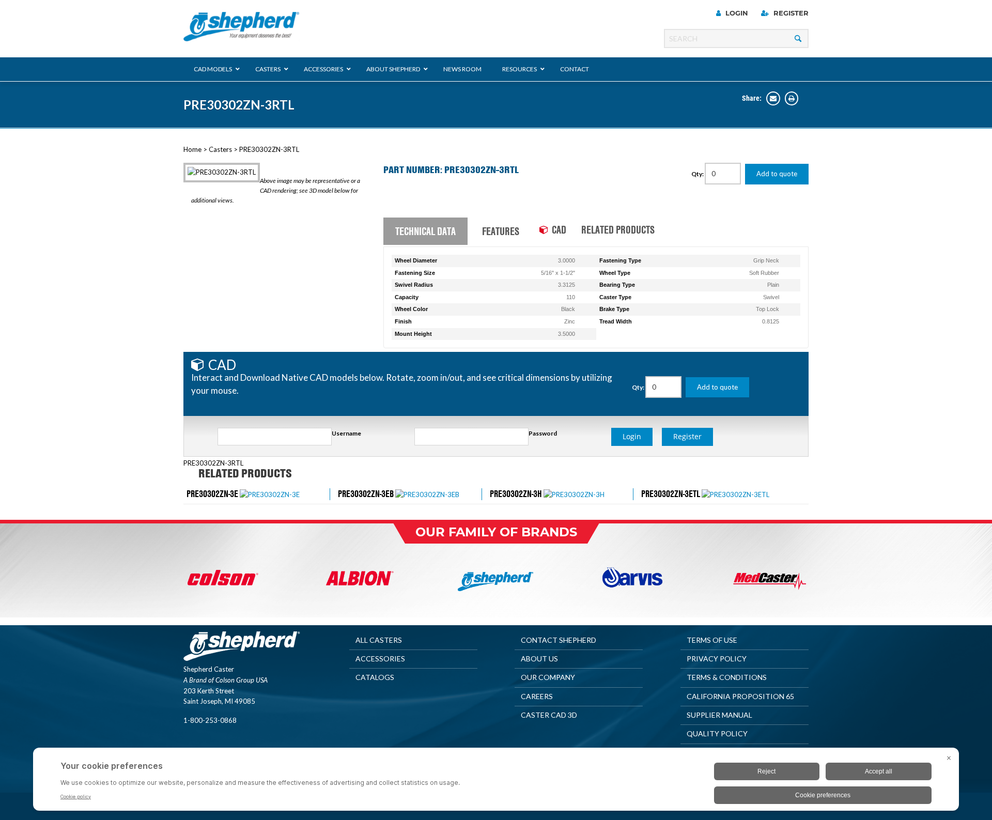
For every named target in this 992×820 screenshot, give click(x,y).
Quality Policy (717, 733)
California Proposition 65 (740, 696)
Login (735, 13)
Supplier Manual (719, 714)
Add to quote (776, 173)
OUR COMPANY (548, 677)
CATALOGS (374, 677)
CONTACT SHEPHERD (558, 640)
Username (346, 433)
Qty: (698, 174)
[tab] (425, 231)
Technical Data (425, 231)
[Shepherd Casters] (241, 26)
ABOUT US (539, 658)
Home (192, 149)
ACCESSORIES (380, 658)
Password (543, 433)
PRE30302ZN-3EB (366, 493)
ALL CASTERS (378, 640)
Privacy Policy (717, 658)
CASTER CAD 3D (549, 714)
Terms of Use (712, 640)
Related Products (618, 229)
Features (500, 231)
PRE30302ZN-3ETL (670, 493)
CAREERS (537, 696)
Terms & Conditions (727, 677)
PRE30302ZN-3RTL (239, 104)
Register (790, 13)
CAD (559, 229)
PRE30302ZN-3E (212, 493)
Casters (220, 149)
